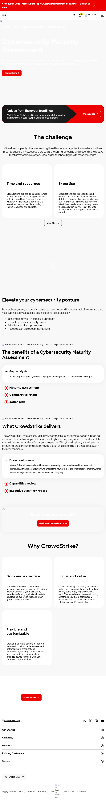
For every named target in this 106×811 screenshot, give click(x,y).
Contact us (52, 697)
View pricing (74, 697)
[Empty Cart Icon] (91, 15)
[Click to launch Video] (53, 265)
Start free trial (29, 697)
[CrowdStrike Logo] (4, 15)
